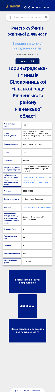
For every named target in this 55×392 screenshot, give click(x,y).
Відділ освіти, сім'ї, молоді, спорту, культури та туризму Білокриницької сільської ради (37, 180)
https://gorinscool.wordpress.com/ (37, 207)
